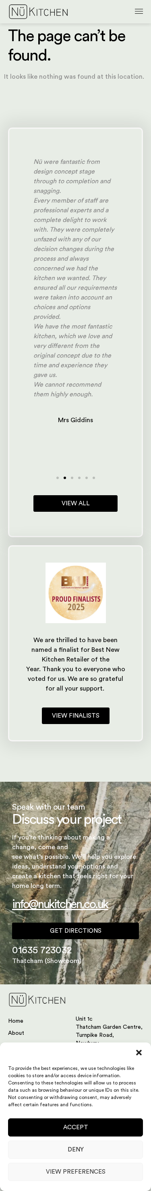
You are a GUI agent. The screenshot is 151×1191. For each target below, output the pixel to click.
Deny (76, 1150)
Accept (75, 1127)
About (16, 1033)
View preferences (75, 1172)
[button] (139, 1053)
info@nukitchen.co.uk (60, 904)
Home (15, 1021)
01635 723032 (42, 950)
